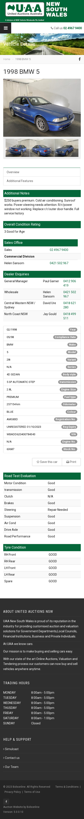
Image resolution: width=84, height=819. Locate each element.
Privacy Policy (13, 791)
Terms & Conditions (67, 786)
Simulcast (12, 749)
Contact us (12, 758)
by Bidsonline (31, 806)
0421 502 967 (59, 263)
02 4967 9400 (59, 250)
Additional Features (20, 181)
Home (6, 59)
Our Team (12, 767)
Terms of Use (32, 791)
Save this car (48, 462)
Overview (13, 172)
